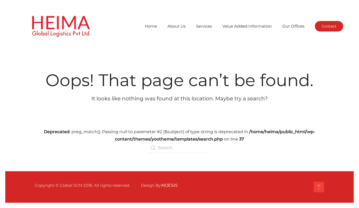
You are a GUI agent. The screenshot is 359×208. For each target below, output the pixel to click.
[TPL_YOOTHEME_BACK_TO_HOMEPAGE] (60, 26)
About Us (176, 26)
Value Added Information (247, 26)
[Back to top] (319, 187)
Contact (329, 26)
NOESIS (169, 185)
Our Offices (293, 26)
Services (204, 26)
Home (151, 26)
